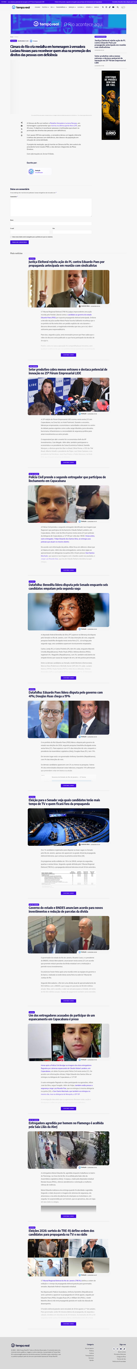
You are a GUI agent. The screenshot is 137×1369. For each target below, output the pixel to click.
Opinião (88, 7)
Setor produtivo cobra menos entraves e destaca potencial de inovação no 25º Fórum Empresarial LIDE (110, 59)
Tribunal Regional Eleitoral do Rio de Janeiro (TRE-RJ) (62, 1281)
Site (53, 228)
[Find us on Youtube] (113, 7)
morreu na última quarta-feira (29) (64, 125)
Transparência (60, 7)
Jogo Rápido (33, 366)
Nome (11, 220)
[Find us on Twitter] (103, 7)
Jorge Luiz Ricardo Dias (49, 559)
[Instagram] (117, 1348)
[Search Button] (118, 7)
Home (11, 37)
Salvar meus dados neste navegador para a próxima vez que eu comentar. (32, 237)
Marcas (96, 7)
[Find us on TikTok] (109, 7)
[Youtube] (120, 1348)
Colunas (37, 7)
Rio (52, 7)
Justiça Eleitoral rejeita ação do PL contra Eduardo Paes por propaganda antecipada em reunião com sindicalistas (110, 43)
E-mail (12, 228)
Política (44, 7)
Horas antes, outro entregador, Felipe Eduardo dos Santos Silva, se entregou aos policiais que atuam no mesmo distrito (68, 539)
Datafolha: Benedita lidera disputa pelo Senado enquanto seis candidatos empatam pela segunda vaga (82, 2)
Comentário (14, 196)
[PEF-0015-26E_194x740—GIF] (111, 105)
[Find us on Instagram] (106, 7)
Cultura (80, 7)
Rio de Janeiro (33, 474)
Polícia (31, 1012)
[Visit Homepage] (21, 7)
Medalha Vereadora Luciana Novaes (63, 123)
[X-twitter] (113, 1348)
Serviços (71, 7)
